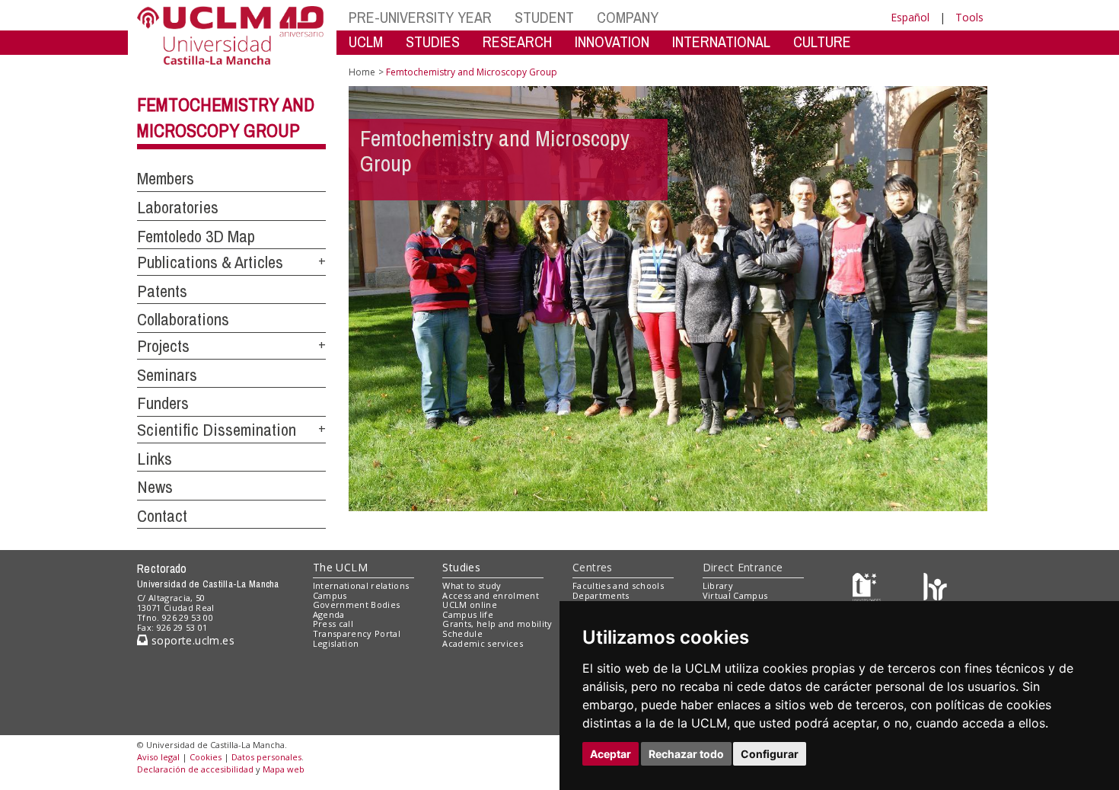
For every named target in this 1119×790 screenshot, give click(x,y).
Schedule (462, 633)
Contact (162, 515)
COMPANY (627, 17)
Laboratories (177, 207)
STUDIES (433, 41)
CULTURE (822, 41)
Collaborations (183, 319)
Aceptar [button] (610, 753)
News (155, 486)
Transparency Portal (356, 633)
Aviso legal (158, 757)
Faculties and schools (618, 585)
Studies (461, 567)
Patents (162, 291)
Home (362, 72)
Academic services (482, 643)
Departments (601, 595)
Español (910, 17)
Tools (969, 17)
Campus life (467, 614)
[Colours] (935, 588)
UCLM (366, 41)
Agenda (329, 614)
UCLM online (469, 604)
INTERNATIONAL (721, 41)
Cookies (206, 757)
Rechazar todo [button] (686, 753)
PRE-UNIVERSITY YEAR (420, 17)
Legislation (336, 643)
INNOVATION (612, 41)
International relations (361, 585)
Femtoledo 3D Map (196, 236)
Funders (163, 403)
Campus (330, 595)
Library (718, 585)
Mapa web (283, 769)
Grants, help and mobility (497, 623)
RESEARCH (517, 41)
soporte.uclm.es (191, 640)
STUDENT (544, 17)
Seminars (167, 374)
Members (165, 178)
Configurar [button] (770, 753)
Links (154, 458)
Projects (163, 345)
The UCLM (340, 567)
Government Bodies (356, 604)
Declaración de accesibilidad (195, 769)
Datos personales (266, 757)
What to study (471, 585)
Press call (333, 623)
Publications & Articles (210, 262)
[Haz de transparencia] (867, 588)
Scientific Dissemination (216, 429)
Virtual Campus (735, 595)
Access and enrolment (490, 595)
